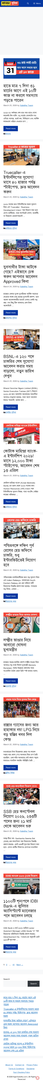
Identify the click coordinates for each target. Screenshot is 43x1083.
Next (19, 965)
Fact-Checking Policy (21, 1072)
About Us (9, 1065)
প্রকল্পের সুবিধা (11, 318)
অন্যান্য (8, 134)
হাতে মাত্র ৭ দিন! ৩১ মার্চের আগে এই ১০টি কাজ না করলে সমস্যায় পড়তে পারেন (20, 93)
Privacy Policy (32, 1065)
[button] (28, 3)
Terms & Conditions (16, 1069)
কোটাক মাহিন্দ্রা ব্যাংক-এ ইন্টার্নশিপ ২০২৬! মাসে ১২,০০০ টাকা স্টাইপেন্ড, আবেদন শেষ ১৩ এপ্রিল (21, 461)
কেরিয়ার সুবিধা (11, 228)
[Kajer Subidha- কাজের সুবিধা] (10, 3)
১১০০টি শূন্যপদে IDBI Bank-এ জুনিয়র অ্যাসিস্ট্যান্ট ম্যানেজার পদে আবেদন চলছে (20, 908)
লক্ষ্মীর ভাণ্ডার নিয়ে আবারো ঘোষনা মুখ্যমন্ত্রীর (17, 645)
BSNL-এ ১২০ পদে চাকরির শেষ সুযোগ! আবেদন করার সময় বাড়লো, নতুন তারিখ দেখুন (18, 366)
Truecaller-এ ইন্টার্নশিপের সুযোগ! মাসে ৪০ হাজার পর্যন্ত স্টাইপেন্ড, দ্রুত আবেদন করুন (21, 182)
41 (13, 965)
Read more (11, 128)
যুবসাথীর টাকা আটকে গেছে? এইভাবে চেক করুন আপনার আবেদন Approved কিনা (20, 274)
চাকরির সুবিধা (10, 412)
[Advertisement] (21, 29)
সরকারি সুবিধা (10, 686)
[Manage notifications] (37, 1078)
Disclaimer (30, 1069)
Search (6, 979)
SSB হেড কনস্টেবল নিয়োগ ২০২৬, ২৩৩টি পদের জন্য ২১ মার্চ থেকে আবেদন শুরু (20, 819)
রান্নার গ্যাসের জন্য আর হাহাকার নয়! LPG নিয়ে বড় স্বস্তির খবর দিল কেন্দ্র (21, 732)
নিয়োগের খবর (10, 601)
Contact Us (19, 1065)
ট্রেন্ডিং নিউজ (9, 773)
